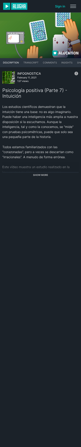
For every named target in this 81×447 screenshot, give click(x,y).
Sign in (60, 6)
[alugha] (15, 6)
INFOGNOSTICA (29, 73)
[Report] (76, 73)
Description (11, 62)
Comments (50, 62)
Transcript (31, 62)
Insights (67, 62)
